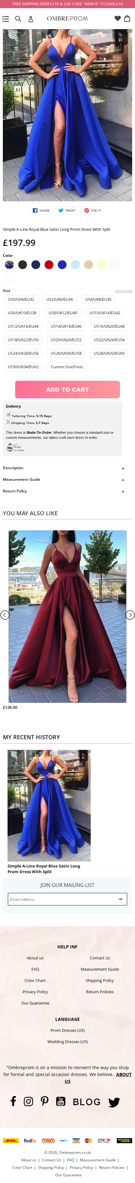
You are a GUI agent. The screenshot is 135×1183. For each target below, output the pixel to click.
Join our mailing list (67, 885)
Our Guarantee (35, 1003)
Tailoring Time (23, 416)
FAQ (35, 969)
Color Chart (35, 980)
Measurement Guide (21, 479)
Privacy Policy (35, 992)
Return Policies (100, 992)
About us (35, 958)
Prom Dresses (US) (68, 1030)
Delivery (13, 406)
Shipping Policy (100, 980)
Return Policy (15, 491)
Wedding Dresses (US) (67, 1041)
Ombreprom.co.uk (75, 1152)
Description (13, 467)
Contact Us (100, 958)
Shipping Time (22, 423)
